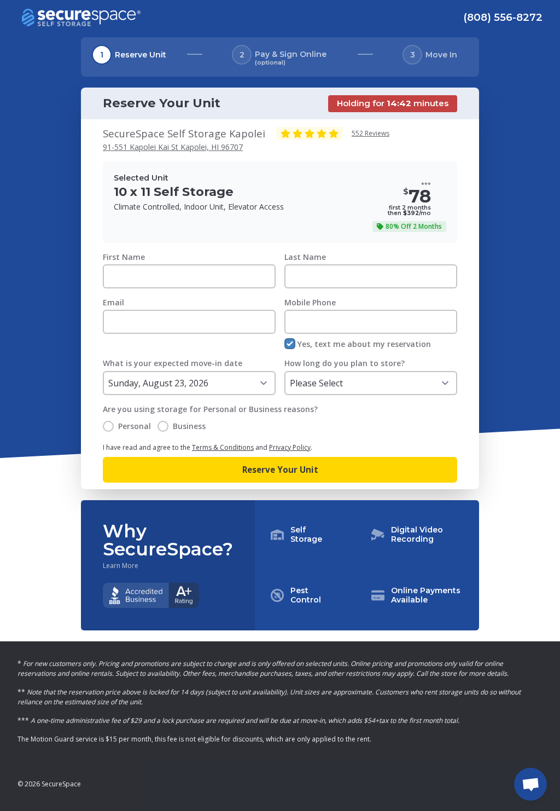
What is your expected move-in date (172, 363)
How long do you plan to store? (344, 363)
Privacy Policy (290, 447)
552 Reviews (370, 133)
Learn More (120, 566)
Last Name (305, 257)
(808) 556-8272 (502, 17)
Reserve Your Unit (280, 469)
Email (113, 302)
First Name (124, 257)
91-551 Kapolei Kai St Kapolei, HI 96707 (173, 147)
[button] (367, 565)
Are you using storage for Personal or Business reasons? (210, 409)
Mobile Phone (310, 302)
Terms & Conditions (223, 447)
